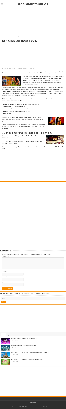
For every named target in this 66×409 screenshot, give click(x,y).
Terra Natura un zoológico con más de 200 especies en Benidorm (27, 359)
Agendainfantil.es (33, 4)
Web (3, 282)
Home (1, 36)
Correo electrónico (7, 277)
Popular (9, 335)
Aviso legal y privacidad (38, 406)
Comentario (5, 256)
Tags (22, 335)
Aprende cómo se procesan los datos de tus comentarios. (36, 293)
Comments (15, 335)
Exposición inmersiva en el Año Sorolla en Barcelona (23, 345)
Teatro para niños (9, 36)
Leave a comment (23, 68)
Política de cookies (49, 406)
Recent (3, 335)
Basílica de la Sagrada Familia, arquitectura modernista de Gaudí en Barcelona (30, 352)
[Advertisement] (33, 22)
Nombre (4, 271)
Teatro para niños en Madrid (22, 36)
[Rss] (33, 405)
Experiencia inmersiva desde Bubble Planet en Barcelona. (25, 338)
